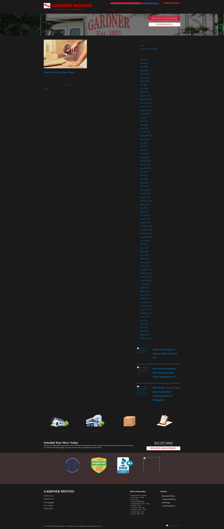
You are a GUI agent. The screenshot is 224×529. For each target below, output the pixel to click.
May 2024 (144, 124)
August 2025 (145, 81)
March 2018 (144, 334)
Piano (138, 9)
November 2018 (146, 305)
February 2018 (145, 338)
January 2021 (145, 222)
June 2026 (144, 63)
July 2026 (144, 59)
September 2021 (146, 200)
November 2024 (146, 103)
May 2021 (144, 208)
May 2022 (144, 179)
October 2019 (145, 276)
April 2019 (144, 287)
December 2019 (146, 269)
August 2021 (145, 204)
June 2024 (144, 121)
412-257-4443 (171, 1)
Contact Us (172, 9)
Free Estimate (165, 431)
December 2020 (146, 226)
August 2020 (145, 240)
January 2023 (145, 164)
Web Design (84, 526)
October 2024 (145, 106)
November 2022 (146, 168)
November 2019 (146, 273)
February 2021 (145, 219)
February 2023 (145, 161)
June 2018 (144, 324)
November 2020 (146, 229)
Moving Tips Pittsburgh (149, 49)
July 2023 (144, 142)
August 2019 (145, 284)
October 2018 (145, 309)
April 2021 (144, 211)
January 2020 (145, 266)
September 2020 (146, 237)
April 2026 (144, 70)
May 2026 (144, 66)
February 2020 (145, 262)
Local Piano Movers (168, 506)
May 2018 (144, 327)
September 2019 (146, 280)
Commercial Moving (94, 431)
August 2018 (145, 316)
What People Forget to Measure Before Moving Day (165, 353)
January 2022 (145, 193)
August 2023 (145, 139)
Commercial (126, 9)
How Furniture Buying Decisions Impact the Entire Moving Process (164, 372)
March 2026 (144, 74)
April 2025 (144, 88)
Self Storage (148, 9)
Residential (112, 9)
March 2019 (144, 291)
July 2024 (144, 117)
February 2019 (145, 295)
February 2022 (145, 190)
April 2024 (144, 128)
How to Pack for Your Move (59, 72)
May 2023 (144, 150)
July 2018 (144, 320)
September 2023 (146, 135)
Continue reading (70, 85)
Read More (46, 89)
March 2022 (144, 186)
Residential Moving (59, 431)
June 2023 (144, 146)
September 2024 (146, 110)
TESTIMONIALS (164, 24)
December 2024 (146, 99)
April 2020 (144, 255)
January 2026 (145, 77)
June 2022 (144, 175)
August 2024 (145, 114)
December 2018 (146, 302)
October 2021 (145, 197)
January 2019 (145, 298)
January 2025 (145, 95)
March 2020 (144, 258)
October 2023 (145, 132)
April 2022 (144, 182)
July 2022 (144, 171)
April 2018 (144, 331)
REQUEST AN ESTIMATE (126, 1)
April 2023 (144, 153)
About (159, 9)
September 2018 (146, 313)
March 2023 (144, 157)
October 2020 (145, 233)
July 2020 (144, 244)
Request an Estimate (163, 448)
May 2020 (144, 251)
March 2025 (144, 92)
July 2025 (144, 85)
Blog (142, 45)
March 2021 (144, 215)
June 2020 (144, 248)
